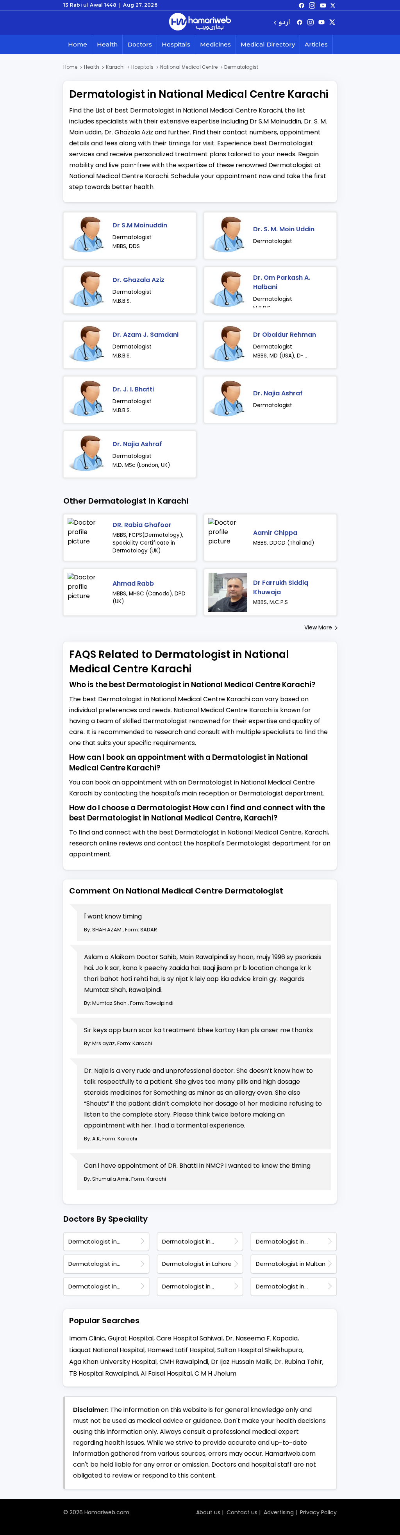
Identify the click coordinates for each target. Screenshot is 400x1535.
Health (107, 44)
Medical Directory (268, 44)
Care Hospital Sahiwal (189, 1338)
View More (318, 627)
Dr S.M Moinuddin (139, 225)
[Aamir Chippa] (227, 537)
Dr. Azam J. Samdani (145, 334)
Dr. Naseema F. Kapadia (261, 1338)
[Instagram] (312, 5)
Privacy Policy (318, 1512)
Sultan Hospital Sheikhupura (259, 1350)
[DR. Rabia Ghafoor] (87, 537)
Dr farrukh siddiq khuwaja (280, 587)
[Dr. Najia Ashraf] (227, 399)
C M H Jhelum (215, 1373)
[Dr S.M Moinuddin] (87, 235)
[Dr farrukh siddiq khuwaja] (227, 592)
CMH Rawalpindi (183, 1361)
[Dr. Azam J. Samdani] (87, 345)
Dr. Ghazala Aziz (138, 279)
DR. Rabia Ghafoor (141, 524)
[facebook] (301, 5)
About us (208, 1512)
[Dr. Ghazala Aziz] (87, 290)
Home (77, 44)
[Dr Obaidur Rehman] (227, 345)
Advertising (279, 1512)
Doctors (139, 44)
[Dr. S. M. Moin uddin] (227, 235)
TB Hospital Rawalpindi (103, 1373)
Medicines (215, 44)
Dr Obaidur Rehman (284, 334)
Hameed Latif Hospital (180, 1350)
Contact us (242, 1512)
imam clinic (87, 1338)
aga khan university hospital (113, 1361)
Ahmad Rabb (133, 583)
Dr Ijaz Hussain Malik (241, 1361)
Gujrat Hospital (131, 1338)
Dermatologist (132, 237)
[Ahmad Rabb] (87, 592)
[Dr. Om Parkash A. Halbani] (227, 290)
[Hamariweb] (200, 22)
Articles (316, 44)
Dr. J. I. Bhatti (133, 389)
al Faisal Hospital (166, 1373)
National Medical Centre (189, 67)
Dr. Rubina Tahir (298, 1361)
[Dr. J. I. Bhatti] (87, 399)
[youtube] (323, 5)
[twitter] (333, 5)
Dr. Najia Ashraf (278, 393)
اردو (284, 23)
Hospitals (176, 44)
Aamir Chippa (275, 532)
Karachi (115, 67)
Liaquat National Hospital (107, 1350)
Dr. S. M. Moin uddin (283, 229)
